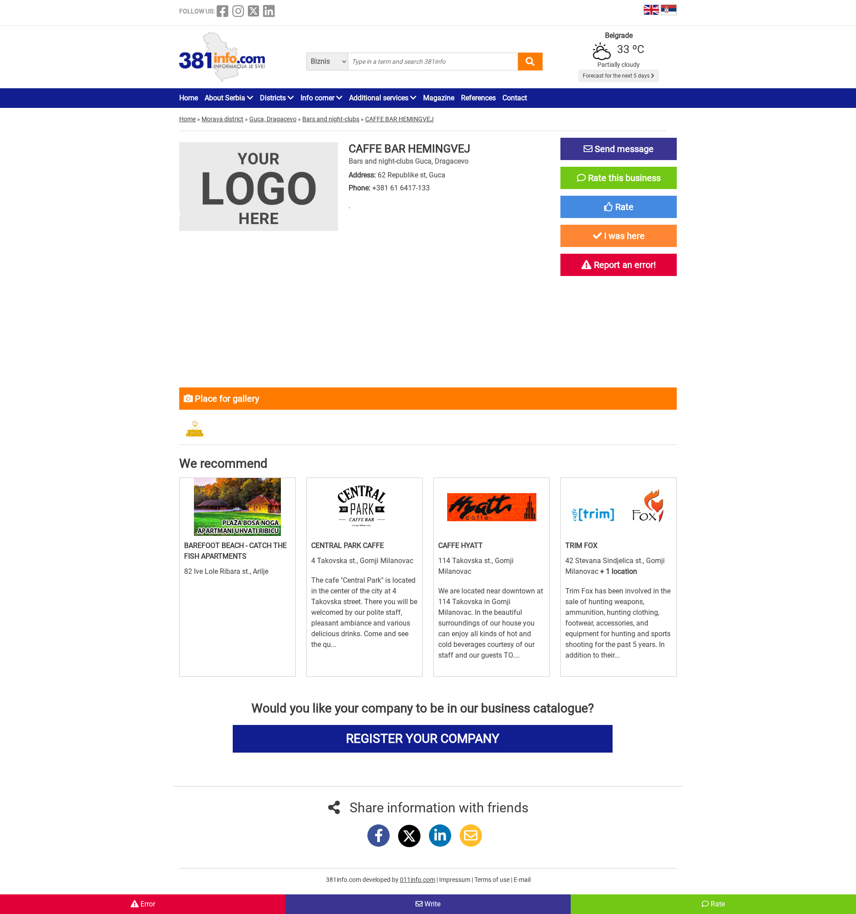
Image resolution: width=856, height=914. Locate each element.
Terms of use (492, 879)
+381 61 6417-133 (401, 188)
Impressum (455, 879)
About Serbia (226, 98)
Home (188, 98)
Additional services (379, 98)
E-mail (522, 879)
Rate (717, 904)
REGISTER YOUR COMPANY (422, 738)
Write (431, 904)
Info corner (318, 98)
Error (147, 904)
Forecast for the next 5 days (617, 76)
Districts (274, 98)
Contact (514, 98)
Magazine (438, 98)
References (478, 98)
